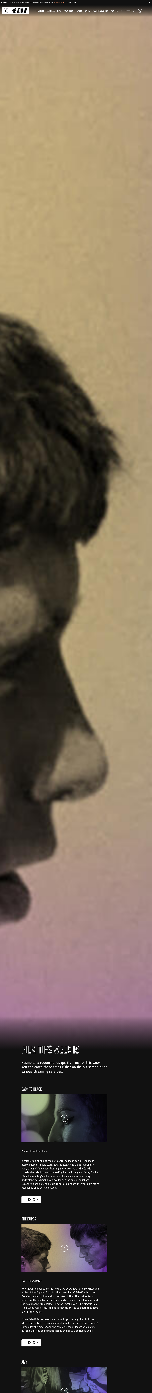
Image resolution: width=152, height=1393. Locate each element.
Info (59, 10)
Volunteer (68, 10)
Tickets (79, 10)
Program (40, 10)
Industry (114, 10)
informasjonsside (59, 2)
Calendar (51, 10)
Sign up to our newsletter (96, 10)
